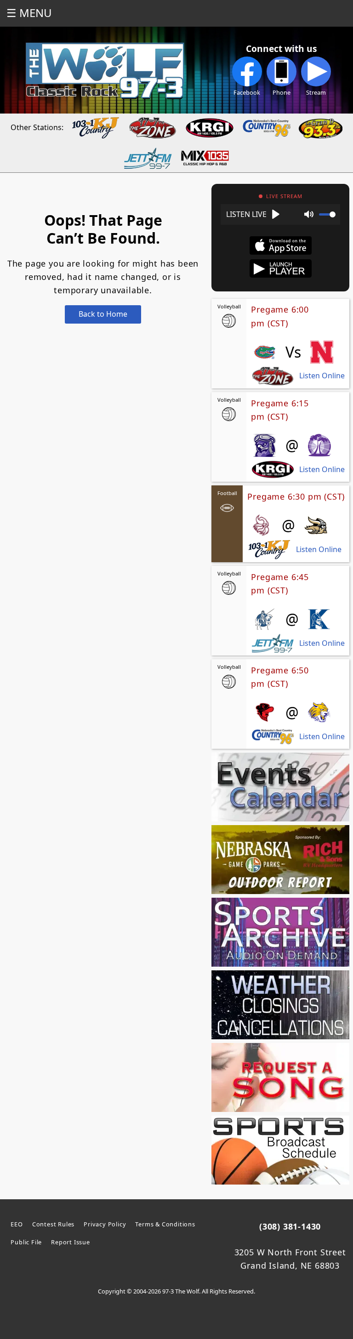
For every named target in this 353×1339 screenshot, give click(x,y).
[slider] (327, 214)
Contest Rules (53, 1224)
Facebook (246, 92)
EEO (17, 1224)
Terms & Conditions (165, 1224)
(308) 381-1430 (290, 1226)
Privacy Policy (105, 1224)
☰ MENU (29, 12)
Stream (316, 92)
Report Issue (70, 1242)
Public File (26, 1242)
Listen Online (322, 375)
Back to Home (103, 314)
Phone (281, 92)
